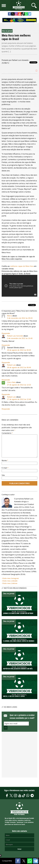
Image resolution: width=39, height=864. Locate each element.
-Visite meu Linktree (9, 583)
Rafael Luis (11, 365)
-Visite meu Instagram (10, 578)
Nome (5, 460)
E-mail (5, 468)
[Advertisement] (19, 755)
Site (3, 475)
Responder (6, 333)
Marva (9, 316)
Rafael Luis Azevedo (15, 336)
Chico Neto (11, 382)
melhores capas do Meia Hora (21, 266)
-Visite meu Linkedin (9, 581)
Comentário (7, 433)
